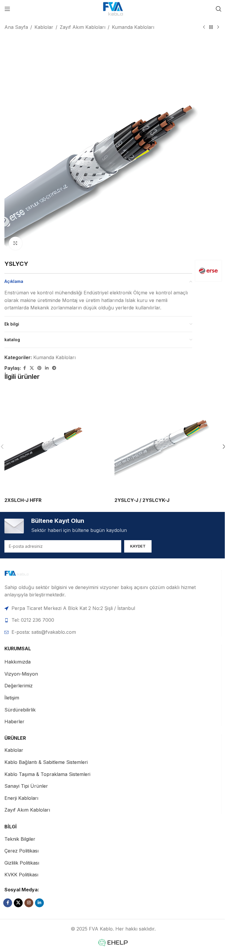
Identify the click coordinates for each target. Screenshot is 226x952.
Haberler (14, 721)
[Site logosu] (113, 8)
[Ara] (219, 9)
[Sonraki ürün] (218, 27)
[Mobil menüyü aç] (7, 9)
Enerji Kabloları (21, 798)
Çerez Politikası (21, 851)
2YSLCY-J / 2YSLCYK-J (142, 500)
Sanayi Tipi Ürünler (26, 786)
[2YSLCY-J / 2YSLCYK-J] (168, 440)
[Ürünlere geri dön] (211, 27)
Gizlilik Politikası (21, 863)
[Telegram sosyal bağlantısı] (54, 368)
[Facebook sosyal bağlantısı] (24, 368)
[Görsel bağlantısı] (25, 574)
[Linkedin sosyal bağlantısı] (46, 368)
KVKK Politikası (21, 875)
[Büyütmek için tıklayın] (15, 243)
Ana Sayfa (16, 27)
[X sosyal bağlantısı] (32, 368)
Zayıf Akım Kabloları (82, 27)
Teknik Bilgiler (19, 839)
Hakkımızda (17, 662)
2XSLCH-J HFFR (22, 500)
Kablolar (43, 27)
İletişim (11, 698)
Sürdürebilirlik (20, 710)
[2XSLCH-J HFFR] (58, 440)
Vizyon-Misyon (21, 674)
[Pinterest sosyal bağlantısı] (39, 368)
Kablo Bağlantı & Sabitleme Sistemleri (46, 762)
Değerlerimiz (18, 686)
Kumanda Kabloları (133, 27)
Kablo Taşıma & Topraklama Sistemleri (47, 774)
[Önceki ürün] (203, 27)
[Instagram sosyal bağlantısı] (28, 902)
